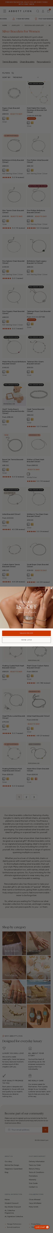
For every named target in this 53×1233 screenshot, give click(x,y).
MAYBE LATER (26, 640)
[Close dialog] (51, 588)
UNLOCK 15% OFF (26, 633)
